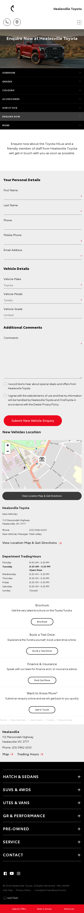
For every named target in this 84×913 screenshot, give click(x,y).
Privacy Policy (23, 890)
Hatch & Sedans (21, 776)
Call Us (7, 21)
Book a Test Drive (42, 650)
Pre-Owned (16, 828)
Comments (11, 338)
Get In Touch (42, 709)
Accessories (11, 98)
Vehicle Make (12, 279)
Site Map (8, 890)
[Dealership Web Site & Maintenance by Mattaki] (10, 898)
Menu (78, 21)
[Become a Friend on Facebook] (5, 873)
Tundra (50, 719)
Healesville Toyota (68, 8)
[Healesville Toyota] (9, 8)
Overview (8, 72)
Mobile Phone (12, 235)
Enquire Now (11, 116)
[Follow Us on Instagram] (18, 873)
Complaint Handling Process (50, 890)
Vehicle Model (13, 294)
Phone (8, 220)
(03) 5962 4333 (38, 529)
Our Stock (9, 107)
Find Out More (42, 680)
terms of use (44, 395)
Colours (8, 90)
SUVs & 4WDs (17, 789)
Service (11, 841)
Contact (13, 854)
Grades (7, 81)
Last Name (11, 205)
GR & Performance (24, 815)
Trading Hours (28, 754)
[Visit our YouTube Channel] (12, 873)
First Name (11, 190)
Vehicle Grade (13, 309)
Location (17, 21)
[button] (42, 460)
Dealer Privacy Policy (46, 404)
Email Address (13, 250)
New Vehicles (18, 719)
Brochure (42, 621)
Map (5, 754)
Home (3, 719)
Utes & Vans (36, 719)
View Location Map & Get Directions (42, 495)
